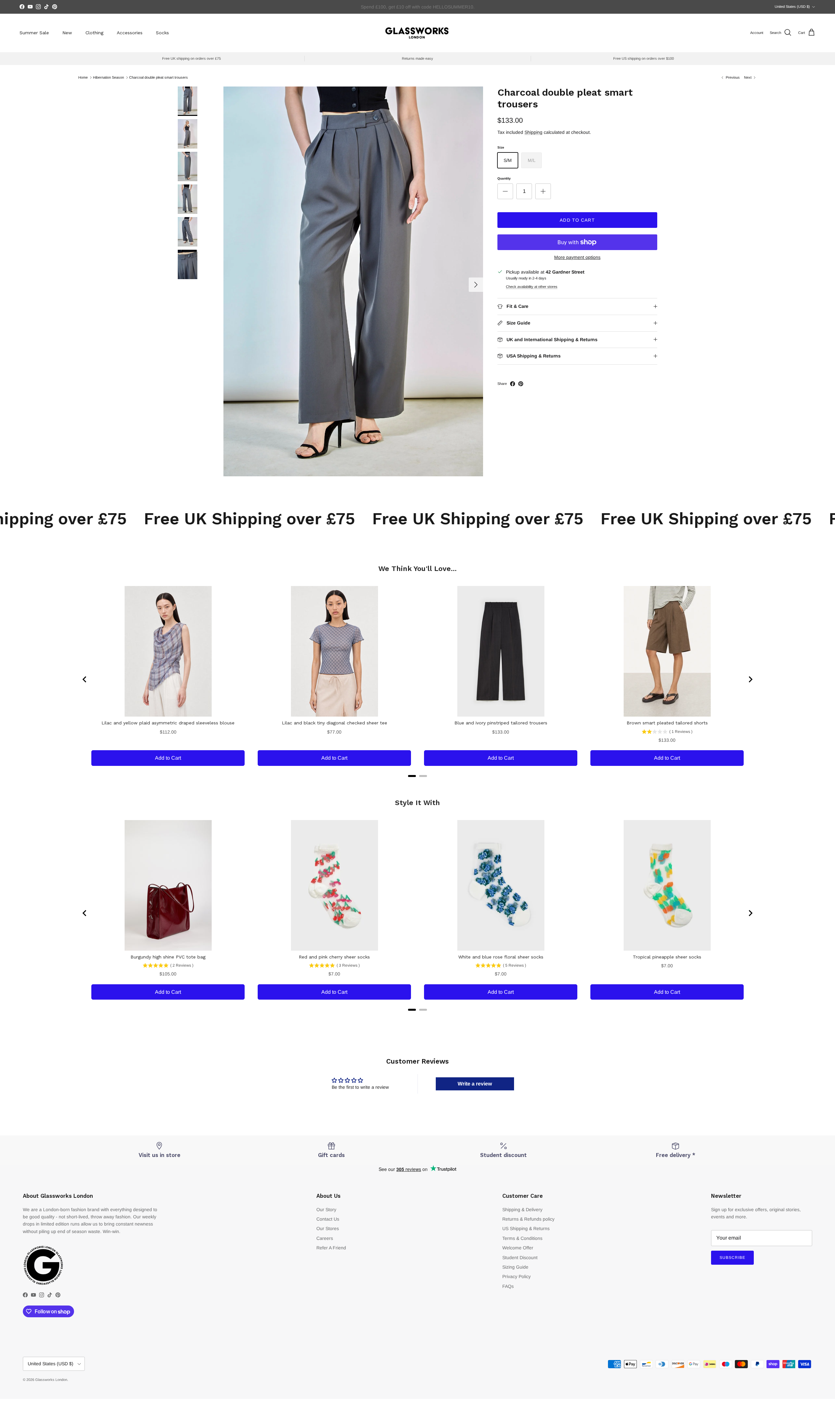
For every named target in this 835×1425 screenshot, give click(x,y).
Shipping (533, 132)
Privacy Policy (516, 1276)
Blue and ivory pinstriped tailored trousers (500, 722)
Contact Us (327, 1219)
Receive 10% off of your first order (417, 6)
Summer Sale (34, 32)
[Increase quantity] (543, 191)
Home (83, 77)
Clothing (94, 32)
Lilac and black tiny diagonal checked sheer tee (334, 722)
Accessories (130, 32)
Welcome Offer (517, 1247)
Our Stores (327, 1228)
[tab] (412, 776)
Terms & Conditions (522, 1238)
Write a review (475, 1083)
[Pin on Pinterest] (520, 383)
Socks (162, 32)
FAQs (508, 1286)
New (67, 32)
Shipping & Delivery (522, 1209)
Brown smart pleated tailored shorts (667, 722)
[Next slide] (750, 679)
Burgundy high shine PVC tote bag (167, 956)
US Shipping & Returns (526, 1228)
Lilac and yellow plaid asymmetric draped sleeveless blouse (168, 722)
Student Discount (520, 1257)
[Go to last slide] (84, 679)
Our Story (326, 1209)
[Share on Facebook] (512, 383)
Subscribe (732, 1257)
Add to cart (577, 220)
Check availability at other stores (531, 287)
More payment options (577, 257)
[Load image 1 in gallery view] (353, 281)
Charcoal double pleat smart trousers (158, 77)
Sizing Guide (515, 1267)
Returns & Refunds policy (528, 1219)
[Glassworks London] (417, 32)
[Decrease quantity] (505, 191)
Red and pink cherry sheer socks (334, 956)
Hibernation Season (108, 77)
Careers (324, 1238)
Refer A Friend (331, 1247)
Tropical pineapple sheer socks (667, 956)
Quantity (504, 178)
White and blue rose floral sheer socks (500, 956)
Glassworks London (51, 1380)
